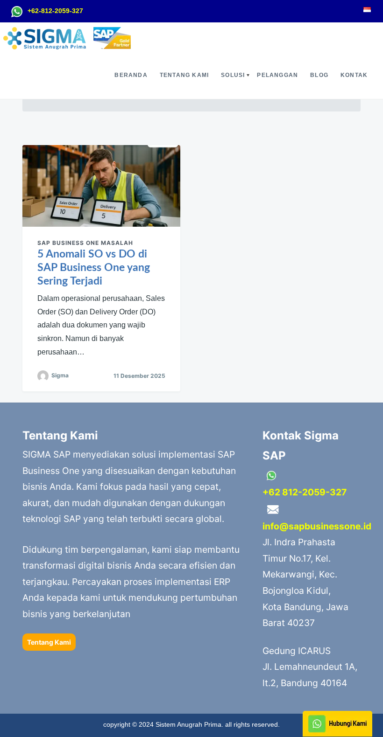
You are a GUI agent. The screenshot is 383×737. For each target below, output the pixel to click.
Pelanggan (277, 75)
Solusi (233, 75)
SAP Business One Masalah (85, 242)
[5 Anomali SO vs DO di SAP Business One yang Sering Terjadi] (101, 186)
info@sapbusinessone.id (316, 526)
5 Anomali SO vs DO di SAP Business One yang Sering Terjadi (93, 267)
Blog (319, 75)
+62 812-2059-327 (304, 492)
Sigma (60, 375)
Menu (6, 95)
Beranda (130, 75)
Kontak (354, 75)
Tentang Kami (184, 75)
